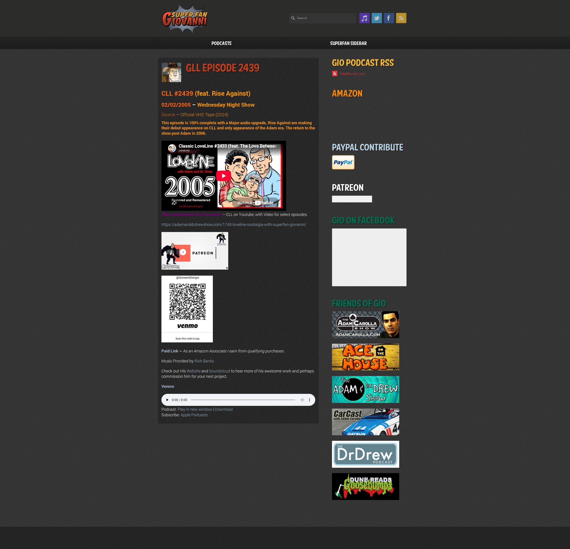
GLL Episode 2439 (223, 68)
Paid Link (169, 351)
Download (224, 409)
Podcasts (222, 43)
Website (194, 371)
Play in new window (195, 409)
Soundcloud (219, 371)
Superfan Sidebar (348, 43)
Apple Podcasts (194, 414)
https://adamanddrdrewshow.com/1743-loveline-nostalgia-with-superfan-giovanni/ (233, 224)
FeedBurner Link (352, 73)
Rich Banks (204, 361)
